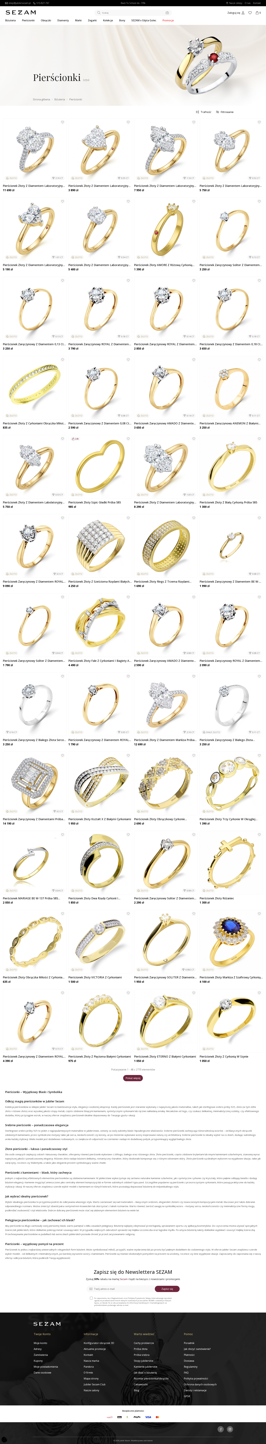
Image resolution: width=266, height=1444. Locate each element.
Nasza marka (91, 1360)
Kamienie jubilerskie (145, 1366)
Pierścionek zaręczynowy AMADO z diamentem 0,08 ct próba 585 (165, 660)
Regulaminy (191, 1366)
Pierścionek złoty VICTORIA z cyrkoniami (95, 977)
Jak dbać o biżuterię (145, 1372)
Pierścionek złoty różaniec (217, 898)
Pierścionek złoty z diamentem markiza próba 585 (164, 740)
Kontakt (257, 3)
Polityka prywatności (196, 1378)
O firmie (88, 1372)
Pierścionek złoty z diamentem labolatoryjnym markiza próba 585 (34, 502)
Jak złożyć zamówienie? (197, 1349)
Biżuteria (10, 20)
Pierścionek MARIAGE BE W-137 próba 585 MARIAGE (30, 898)
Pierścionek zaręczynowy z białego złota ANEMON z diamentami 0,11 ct (226, 740)
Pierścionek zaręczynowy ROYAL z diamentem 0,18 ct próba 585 (98, 344)
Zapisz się (167, 1289)
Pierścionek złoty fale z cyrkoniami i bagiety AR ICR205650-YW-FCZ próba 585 (99, 660)
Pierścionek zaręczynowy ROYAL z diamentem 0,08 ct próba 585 (230, 660)
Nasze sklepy (235, 3)
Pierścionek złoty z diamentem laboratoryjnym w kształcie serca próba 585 (99, 185)
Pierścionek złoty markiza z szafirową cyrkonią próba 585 (230, 977)
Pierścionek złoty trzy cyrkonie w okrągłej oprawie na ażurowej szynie (227, 819)
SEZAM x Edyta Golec (143, 20)
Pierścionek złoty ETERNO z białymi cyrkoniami (165, 1056)
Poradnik (189, 1343)
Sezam (123, 1279)
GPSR (187, 1396)
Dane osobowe (42, 1372)
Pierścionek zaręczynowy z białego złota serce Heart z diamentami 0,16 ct (33, 740)
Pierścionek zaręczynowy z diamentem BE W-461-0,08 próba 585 (229, 581)
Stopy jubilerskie (143, 1360)
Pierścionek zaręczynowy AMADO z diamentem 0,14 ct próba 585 (165, 423)
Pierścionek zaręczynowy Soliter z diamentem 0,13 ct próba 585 (230, 265)
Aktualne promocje (95, 1349)
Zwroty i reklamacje (195, 1390)
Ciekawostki (141, 1384)
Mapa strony (91, 1378)
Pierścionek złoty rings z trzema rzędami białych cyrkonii (161, 581)
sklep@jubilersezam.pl (19, 3)
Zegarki (92, 20)
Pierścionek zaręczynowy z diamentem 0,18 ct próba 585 (230, 344)
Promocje (168, 20)
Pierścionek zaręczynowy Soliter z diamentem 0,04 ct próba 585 (33, 660)
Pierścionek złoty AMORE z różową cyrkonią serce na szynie (163, 265)
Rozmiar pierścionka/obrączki (151, 1378)
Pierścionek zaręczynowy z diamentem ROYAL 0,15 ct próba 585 (33, 1056)
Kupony (38, 1360)
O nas (248, 3)
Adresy (38, 1349)
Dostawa (189, 1360)
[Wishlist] (250, 12)
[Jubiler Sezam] (20, 13)
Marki (78, 20)
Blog (136, 1390)
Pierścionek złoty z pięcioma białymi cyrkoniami (99, 1056)
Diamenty (63, 20)
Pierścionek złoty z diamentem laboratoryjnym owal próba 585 (34, 185)
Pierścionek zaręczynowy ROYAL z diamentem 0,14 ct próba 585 (164, 344)
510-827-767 (42, 3)
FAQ (186, 1372)
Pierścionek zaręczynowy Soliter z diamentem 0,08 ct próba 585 (164, 898)
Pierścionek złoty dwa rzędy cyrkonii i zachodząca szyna (93, 898)
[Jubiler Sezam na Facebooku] (221, 1429)
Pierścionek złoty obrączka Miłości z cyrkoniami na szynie (34, 977)
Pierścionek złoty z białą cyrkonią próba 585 (228, 502)
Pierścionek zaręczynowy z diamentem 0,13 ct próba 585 (33, 344)
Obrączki (46, 20)
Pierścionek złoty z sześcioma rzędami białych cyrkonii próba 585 (99, 581)
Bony (122, 20)
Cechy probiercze (144, 1343)
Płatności (189, 1355)
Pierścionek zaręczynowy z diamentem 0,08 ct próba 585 (98, 423)
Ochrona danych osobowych (200, 1384)
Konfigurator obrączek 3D (99, 1343)
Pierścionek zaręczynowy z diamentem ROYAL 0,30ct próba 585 (33, 581)
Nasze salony (91, 1390)
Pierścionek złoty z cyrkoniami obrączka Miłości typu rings (34, 423)
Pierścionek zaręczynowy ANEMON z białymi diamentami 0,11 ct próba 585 (229, 423)
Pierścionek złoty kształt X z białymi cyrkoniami (99, 819)
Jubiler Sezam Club (94, 1384)
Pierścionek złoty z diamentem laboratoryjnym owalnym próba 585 (99, 265)
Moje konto (40, 1343)
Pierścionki (28, 20)
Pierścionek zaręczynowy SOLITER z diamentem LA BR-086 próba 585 (165, 977)
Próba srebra (141, 1355)
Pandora (89, 1366)
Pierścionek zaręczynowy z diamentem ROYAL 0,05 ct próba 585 (98, 740)
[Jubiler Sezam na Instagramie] (230, 1429)
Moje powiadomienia (46, 1366)
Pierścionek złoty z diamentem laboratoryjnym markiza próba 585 (165, 185)
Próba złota (140, 1349)
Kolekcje (108, 20)
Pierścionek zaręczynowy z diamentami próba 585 (33, 819)
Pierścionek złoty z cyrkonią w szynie (224, 1056)
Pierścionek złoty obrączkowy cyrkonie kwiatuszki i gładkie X (159, 819)
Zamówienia (41, 1355)
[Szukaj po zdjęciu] (167, 12)
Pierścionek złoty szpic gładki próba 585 (94, 502)
